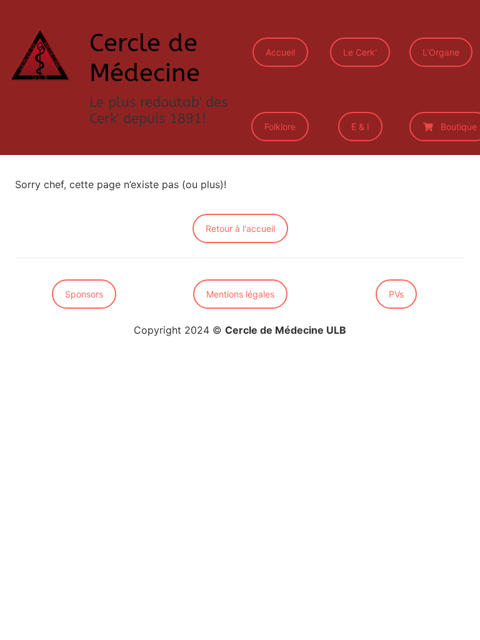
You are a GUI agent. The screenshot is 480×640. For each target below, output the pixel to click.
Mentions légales (240, 294)
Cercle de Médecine (144, 58)
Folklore (280, 126)
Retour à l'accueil (240, 228)
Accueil (280, 52)
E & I (360, 126)
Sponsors (84, 294)
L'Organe (440, 52)
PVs (396, 294)
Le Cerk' (360, 52)
